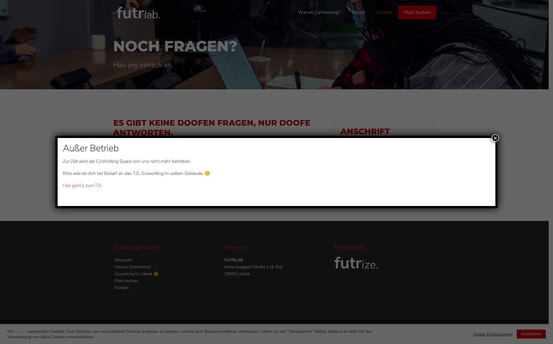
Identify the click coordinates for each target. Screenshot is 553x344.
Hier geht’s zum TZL (82, 185)
